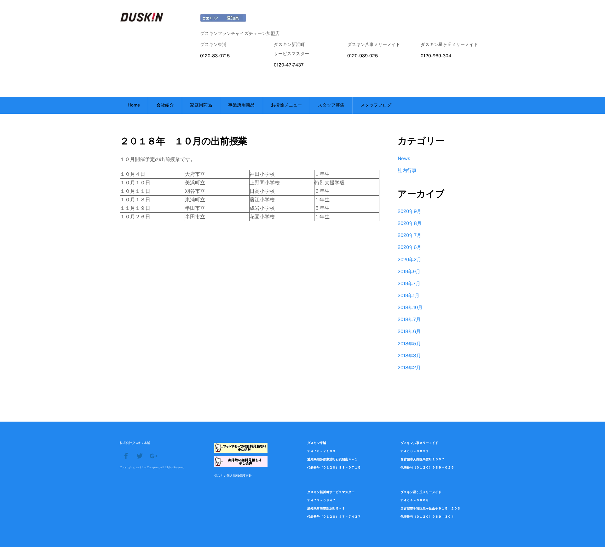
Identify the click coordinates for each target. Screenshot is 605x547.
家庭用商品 (201, 104)
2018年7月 (409, 319)
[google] (153, 455)
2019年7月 (409, 283)
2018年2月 (409, 367)
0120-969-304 (436, 55)
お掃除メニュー (286, 104)
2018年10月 (410, 307)
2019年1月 (408, 295)
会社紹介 (165, 104)
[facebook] (126, 455)
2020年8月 (410, 223)
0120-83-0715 (215, 55)
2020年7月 (409, 235)
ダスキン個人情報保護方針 (233, 475)
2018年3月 (409, 355)
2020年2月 (409, 259)
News (404, 158)
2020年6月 (409, 247)
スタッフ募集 (331, 104)
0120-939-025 (362, 55)
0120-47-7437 (289, 64)
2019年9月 (409, 271)
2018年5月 (409, 343)
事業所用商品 (241, 104)
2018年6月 (409, 331)
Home (134, 104)
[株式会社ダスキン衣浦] (142, 20)
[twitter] (139, 455)
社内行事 (407, 170)
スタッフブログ (375, 104)
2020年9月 (409, 211)
